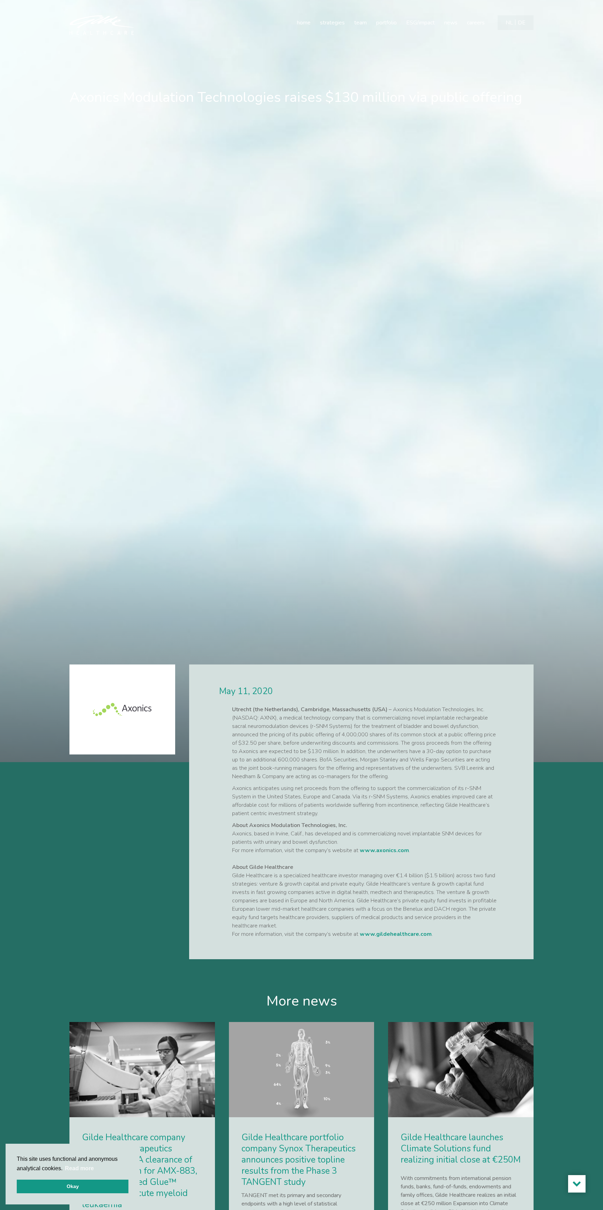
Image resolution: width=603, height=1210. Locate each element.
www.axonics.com (384, 850)
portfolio (386, 23)
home (304, 23)
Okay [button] (73, 1186)
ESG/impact (420, 23)
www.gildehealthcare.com (396, 934)
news (450, 23)
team (360, 23)
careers (476, 23)
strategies (332, 23)
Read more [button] (79, 1168)
